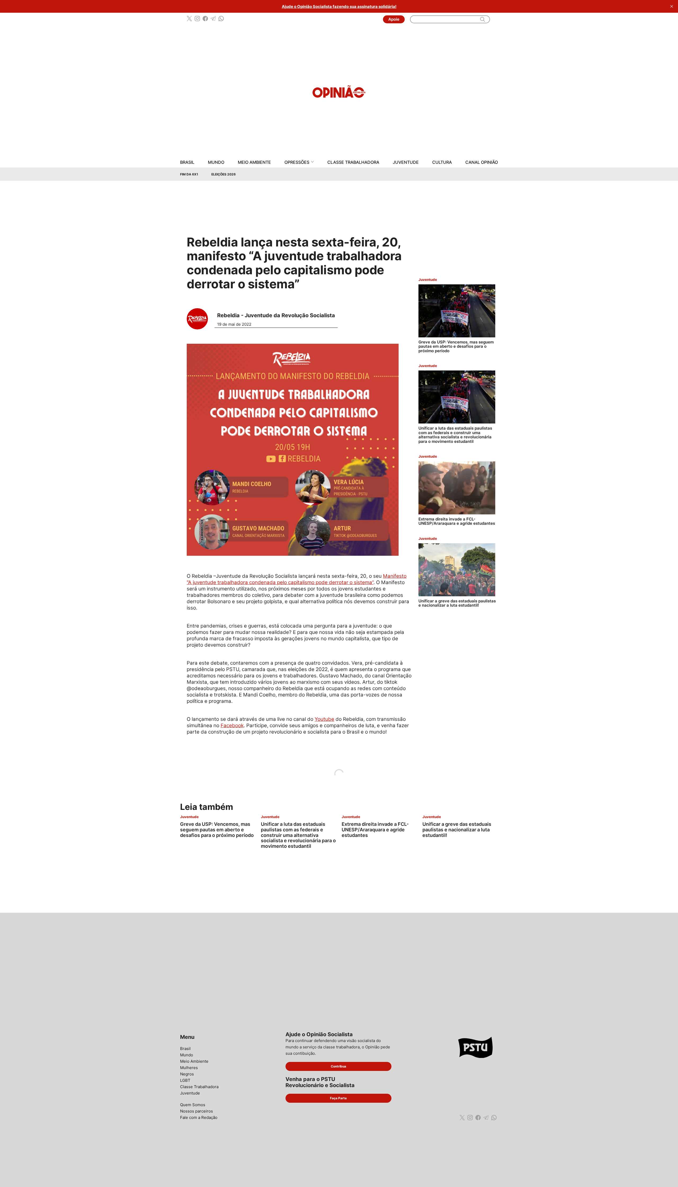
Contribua (338, 1066)
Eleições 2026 (223, 174)
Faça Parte (338, 1098)
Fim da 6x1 (189, 174)
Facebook (232, 725)
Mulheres (189, 1067)
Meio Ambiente (254, 162)
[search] (482, 19)
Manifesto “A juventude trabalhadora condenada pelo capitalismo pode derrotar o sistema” (297, 579)
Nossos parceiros (196, 1111)
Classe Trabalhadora (353, 162)
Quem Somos (192, 1104)
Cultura (442, 162)
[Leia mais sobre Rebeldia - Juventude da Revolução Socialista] (199, 318)
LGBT (185, 1080)
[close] (671, 6)
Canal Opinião (481, 162)
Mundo (216, 162)
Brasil (187, 162)
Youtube (324, 719)
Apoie (393, 19)
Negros (187, 1073)
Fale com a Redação (198, 1117)
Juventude (406, 162)
